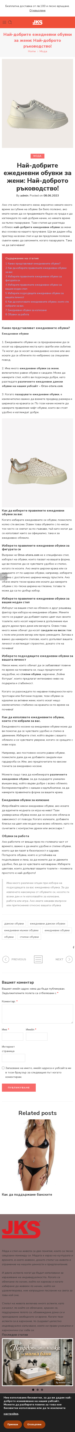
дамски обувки (14, 923)
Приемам (13, 1424)
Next (66, 1362)
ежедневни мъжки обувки (21, 930)
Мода (43, 51)
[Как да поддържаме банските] (37, 1155)
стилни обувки (29, 937)
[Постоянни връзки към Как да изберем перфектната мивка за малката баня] (37, 1362)
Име (5, 1029)
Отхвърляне (34, 1424)
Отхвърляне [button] (37, 10)
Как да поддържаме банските (27, 1195)
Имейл (31, 1029)
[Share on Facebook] (73, 947)
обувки (9, 937)
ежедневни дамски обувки (47, 923)
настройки (11, 1414)
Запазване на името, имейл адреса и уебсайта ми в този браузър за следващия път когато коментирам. (38, 1072)
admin (24, 195)
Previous (8, 1362)
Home (32, 51)
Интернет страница (8, 1049)
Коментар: (10, 1001)
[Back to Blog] (37, 959)
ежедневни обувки (57, 930)
